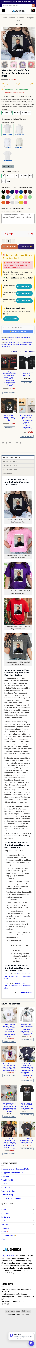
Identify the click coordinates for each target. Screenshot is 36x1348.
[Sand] (17, 197)
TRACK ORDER (7, 1180)
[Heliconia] (26, 202)
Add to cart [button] (27, 382)
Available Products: (9, 96)
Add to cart (11, 246)
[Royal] (21, 192)
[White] (12, 197)
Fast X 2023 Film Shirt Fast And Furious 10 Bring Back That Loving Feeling (27, 1106)
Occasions (5, 1228)
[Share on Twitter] (10, 442)
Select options (9, 392)
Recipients (5, 1217)
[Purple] (17, 192)
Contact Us (5, 1187)
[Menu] (3, 10)
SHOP (3, 1210)
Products (12, 18)
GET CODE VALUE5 (23, 286)
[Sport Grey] (12, 202)
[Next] (31, 43)
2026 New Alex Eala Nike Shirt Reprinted (26, 373)
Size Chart (5, 1176)
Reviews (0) (7, 473)
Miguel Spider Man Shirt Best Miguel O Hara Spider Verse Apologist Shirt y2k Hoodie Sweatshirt (9, 1067)
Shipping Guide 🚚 (8, 1235)
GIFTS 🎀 (4, 1232)
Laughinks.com (7, 1256)
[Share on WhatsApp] (3, 442)
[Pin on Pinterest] (17, 442)
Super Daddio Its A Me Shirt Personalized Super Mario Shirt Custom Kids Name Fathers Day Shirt (9, 1107)
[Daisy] (21, 197)
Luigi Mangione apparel (13, 342)
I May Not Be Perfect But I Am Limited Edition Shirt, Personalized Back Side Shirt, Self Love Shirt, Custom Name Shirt (9, 1144)
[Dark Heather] (30, 192)
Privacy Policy (7, 1195)
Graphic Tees (19, 337)
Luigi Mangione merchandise (17, 344)
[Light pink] (26, 197)
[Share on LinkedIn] (20, 442)
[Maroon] (8, 192)
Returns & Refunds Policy (11, 1198)
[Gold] (21, 202)
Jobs (3, 1221)
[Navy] (12, 192)
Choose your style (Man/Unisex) (13, 119)
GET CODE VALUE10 (24, 293)
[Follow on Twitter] (5, 1304)
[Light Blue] (8, 197)
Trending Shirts (6, 339)
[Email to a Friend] (13, 442)
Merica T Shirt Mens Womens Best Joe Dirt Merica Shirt (27, 1141)
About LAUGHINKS (10, 469)
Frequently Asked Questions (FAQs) (15, 1169)
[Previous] (4, 43)
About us (4, 1184)
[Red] (8, 202)
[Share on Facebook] (6, 442)
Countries (5, 1213)
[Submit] (33, 5)
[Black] (3, 192)
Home (4, 18)
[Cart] (33, 10)
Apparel (22, 18)
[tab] (18, 457)
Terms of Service (8, 1191)
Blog (3, 1239)
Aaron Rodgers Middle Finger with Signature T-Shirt (9, 418)
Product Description (11, 457)
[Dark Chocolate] (26, 192)
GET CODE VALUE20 (24, 300)
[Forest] (3, 197)
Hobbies (4, 1224)
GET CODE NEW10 (11, 318)
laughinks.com (26, 992)
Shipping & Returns (10, 465)
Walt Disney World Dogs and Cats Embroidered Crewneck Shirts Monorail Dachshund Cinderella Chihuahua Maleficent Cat (26, 422)
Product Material (10, 461)
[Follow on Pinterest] (8, 1304)
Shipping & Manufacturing (12, 1173)
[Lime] (30, 197)
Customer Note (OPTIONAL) (11, 209)
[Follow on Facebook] (3, 1304)
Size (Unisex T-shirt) (9, 171)
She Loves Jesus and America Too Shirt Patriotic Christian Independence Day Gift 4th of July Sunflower (26, 1030)
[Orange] (3, 202)
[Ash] (17, 202)
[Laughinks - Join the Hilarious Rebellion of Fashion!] (18, 10)
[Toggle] (34, 1209)
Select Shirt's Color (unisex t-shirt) (14, 187)
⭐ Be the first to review (18, 331)
